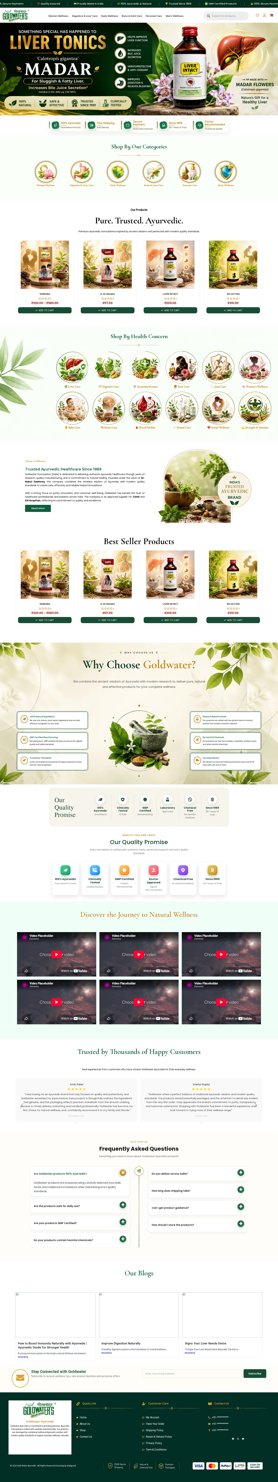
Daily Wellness (109, 16)
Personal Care (154, 16)
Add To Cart (46, 310)
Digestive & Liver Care (84, 16)
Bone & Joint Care (132, 16)
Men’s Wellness (174, 16)
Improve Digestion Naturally (121, 1343)
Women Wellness (58, 16)
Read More (23, 1357)
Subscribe (254, 1373)
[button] (4, 69)
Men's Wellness (226, 185)
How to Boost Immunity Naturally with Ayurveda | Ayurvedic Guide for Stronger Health (52, 1345)
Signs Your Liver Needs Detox (205, 1343)
